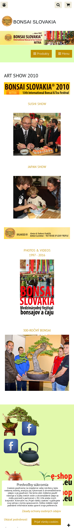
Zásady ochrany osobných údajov (41, 511)
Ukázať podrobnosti (15, 519)
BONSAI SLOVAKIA (34, 21)
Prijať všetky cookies (46, 522)
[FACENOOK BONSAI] (21, 435)
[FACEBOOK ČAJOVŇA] (21, 465)
